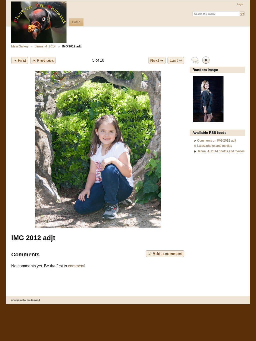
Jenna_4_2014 (45, 46)
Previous (45, 60)
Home (76, 22)
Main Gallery (19, 46)
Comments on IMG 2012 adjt (216, 140)
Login (240, 4)
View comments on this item (195, 60)
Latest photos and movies (214, 145)
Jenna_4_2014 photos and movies (220, 151)
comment (76, 266)
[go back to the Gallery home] (38, 22)
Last (174, 60)
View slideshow (206, 60)
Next (154, 60)
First (22, 60)
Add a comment (167, 254)
